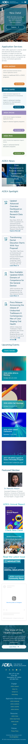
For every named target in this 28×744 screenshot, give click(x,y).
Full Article (15, 338)
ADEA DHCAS (15, 709)
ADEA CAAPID (15, 707)
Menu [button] (23, 2)
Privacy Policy (14, 731)
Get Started (19, 84)
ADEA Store (14, 716)
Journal (15, 724)
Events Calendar (9, 351)
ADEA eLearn (14, 721)
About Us (14, 689)
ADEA (4, 618)
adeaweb (9, 618)
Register (14, 31)
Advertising (15, 694)
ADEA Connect (15, 686)
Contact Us (15, 692)
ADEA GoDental (14, 701)
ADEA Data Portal (15, 719)
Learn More (13, 265)
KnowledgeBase (14, 737)
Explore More (14, 231)
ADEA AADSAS (14, 704)
